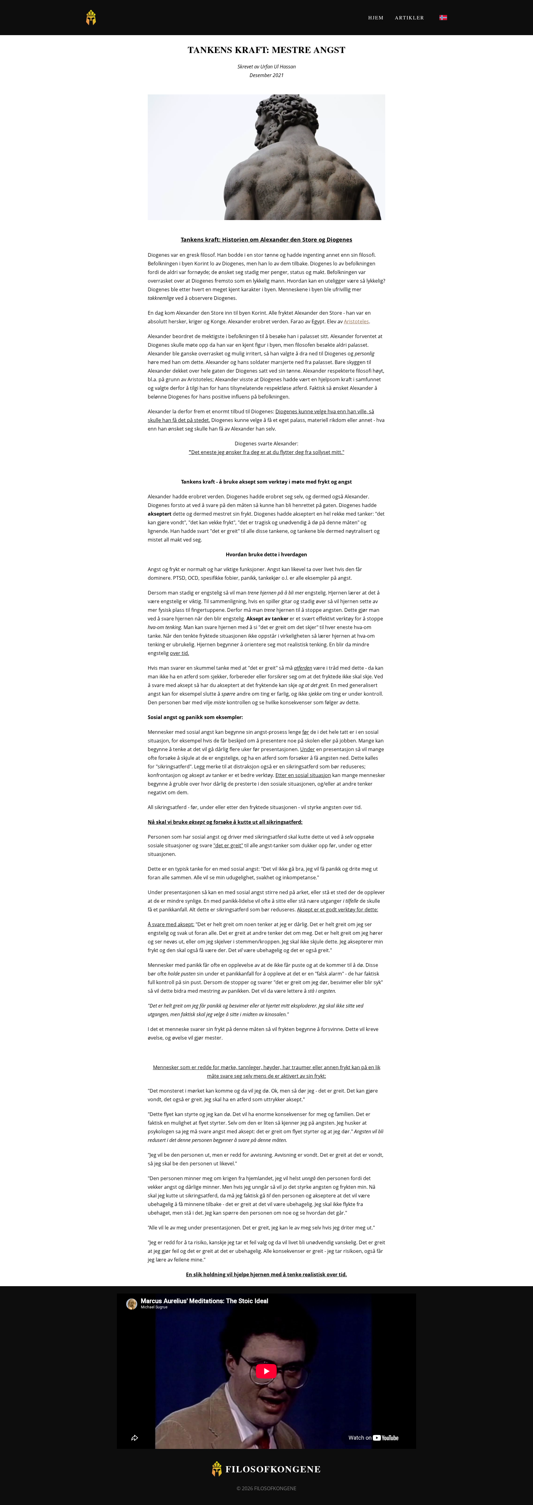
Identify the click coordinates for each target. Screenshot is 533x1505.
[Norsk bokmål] (443, 17)
